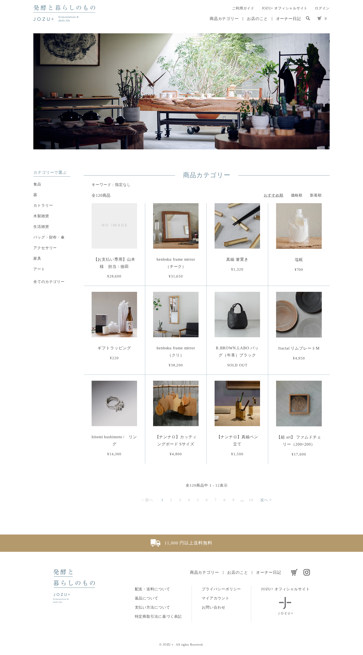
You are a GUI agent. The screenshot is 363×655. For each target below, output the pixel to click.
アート (39, 269)
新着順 (316, 195)
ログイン (322, 8)
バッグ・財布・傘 (49, 237)
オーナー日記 (288, 19)
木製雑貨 (41, 216)
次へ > (266, 500)
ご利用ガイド (243, 8)
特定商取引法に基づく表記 (158, 616)
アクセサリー (45, 248)
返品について (146, 598)
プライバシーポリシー (221, 589)
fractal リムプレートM (299, 348)
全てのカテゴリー (49, 282)
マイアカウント (215, 598)
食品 (37, 184)
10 (251, 500)
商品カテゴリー (224, 19)
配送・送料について (152, 589)
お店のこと (257, 19)
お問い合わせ (213, 607)
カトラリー (43, 205)
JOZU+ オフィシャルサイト (285, 8)
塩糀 (299, 260)
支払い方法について (152, 607)
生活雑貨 (41, 227)
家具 (37, 258)
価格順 (297, 195)
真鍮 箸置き (237, 259)
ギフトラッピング (114, 348)
